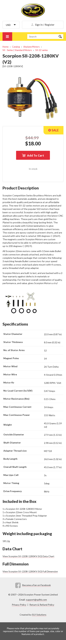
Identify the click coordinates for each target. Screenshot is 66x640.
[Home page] (33, 10)
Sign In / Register (44, 24)
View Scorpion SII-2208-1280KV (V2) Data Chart (28, 556)
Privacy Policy (19, 604)
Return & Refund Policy (41, 604)
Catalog (16, 46)
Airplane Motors (31, 46)
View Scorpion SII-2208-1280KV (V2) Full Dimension (30, 571)
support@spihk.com (36, 599)
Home (5, 46)
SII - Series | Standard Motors (17, 50)
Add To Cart (35, 155)
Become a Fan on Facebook (36, 585)
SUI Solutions (39, 614)
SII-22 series (41, 50)
